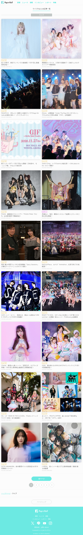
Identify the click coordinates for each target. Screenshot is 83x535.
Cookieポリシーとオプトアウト (41, 530)
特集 (54, 2)
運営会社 (37, 527)
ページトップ (41, 502)
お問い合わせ (45, 527)
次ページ (41, 479)
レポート (48, 2)
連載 (31, 2)
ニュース (25, 2)
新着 (18, 2)
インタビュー (39, 2)
